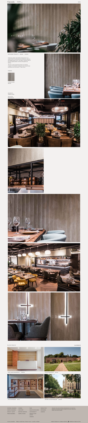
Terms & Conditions (20, 421)
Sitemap (37, 421)
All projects (77, 345)
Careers (32, 416)
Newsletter (44, 408)
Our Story (20, 410)
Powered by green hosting (75, 421)
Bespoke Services (22, 411)
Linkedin (43, 411)
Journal (20, 408)
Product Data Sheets (33, 414)
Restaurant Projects (13, 54)
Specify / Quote (11, 411)
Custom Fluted (11, 82)
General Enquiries (11, 408)
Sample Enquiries (11, 410)
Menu (79, 2)
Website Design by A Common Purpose (59, 421)
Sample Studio (22, 413)
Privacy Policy (28, 421)
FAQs (31, 408)
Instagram (43, 410)
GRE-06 (9, 83)
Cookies (34, 421)
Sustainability (33, 411)
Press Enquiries (11, 413)
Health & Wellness (34, 410)
